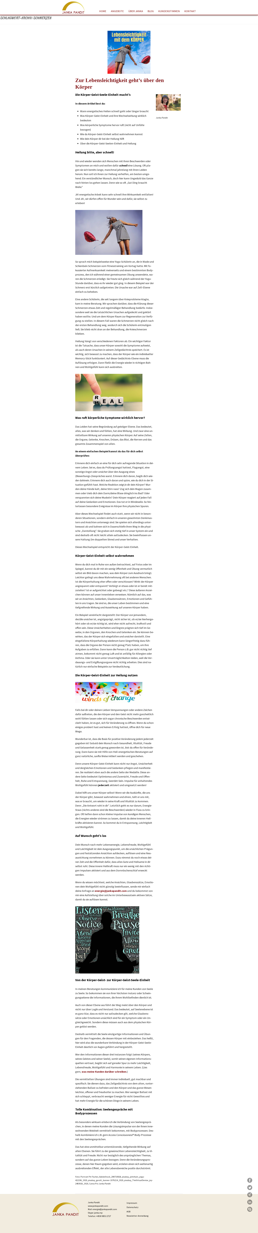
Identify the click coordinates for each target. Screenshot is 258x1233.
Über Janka (135, 11)
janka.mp (98, 1212)
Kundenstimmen (169, 11)
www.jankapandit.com (98, 1206)
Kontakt (190, 11)
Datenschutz (132, 1207)
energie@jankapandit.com (111, 890)
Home (102, 11)
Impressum (132, 1203)
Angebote (117, 11)
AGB (128, 1211)
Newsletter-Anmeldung (137, 1215)
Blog (151, 11)
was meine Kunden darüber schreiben (103, 1071)
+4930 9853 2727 (103, 1216)
